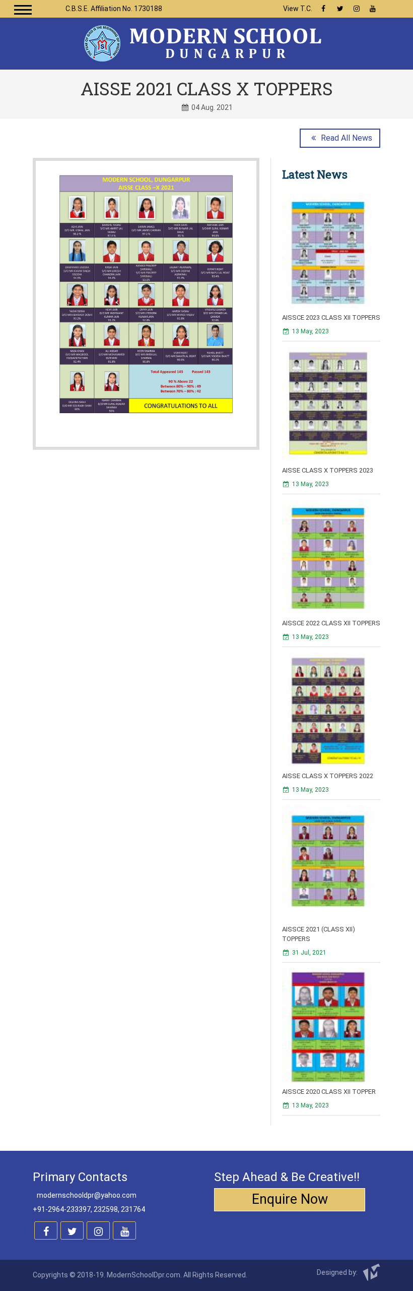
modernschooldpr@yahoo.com (86, 1195)
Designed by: (338, 1272)
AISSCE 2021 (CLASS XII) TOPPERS (318, 934)
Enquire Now (290, 1199)
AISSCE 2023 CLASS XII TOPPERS (331, 317)
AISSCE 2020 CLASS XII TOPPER (329, 1091)
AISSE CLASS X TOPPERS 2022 (327, 776)
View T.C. (297, 9)
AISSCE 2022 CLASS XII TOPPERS (331, 623)
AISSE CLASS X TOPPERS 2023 (327, 470)
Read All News (345, 138)
